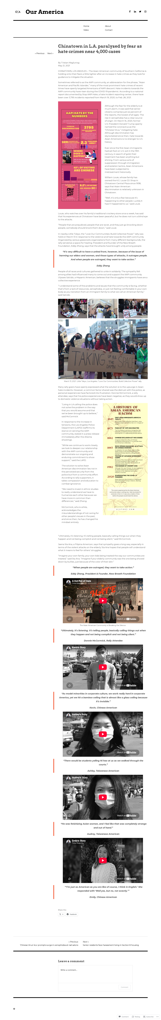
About (108, 26)
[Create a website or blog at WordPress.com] (14, 1009)
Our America (45, 11)
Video (86, 30)
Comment (124, 987)
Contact (109, 30)
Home (86, 26)
